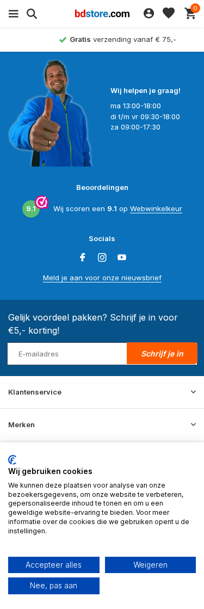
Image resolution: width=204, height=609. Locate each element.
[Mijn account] (149, 14)
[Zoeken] (30, 13)
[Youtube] (122, 257)
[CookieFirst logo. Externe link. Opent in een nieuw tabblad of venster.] (12, 460)
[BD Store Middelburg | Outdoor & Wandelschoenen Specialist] (102, 14)
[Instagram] (102, 257)
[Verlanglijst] (169, 13)
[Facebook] (82, 257)
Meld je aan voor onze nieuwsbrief (102, 277)
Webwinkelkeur (156, 208)
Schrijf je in (162, 353)
